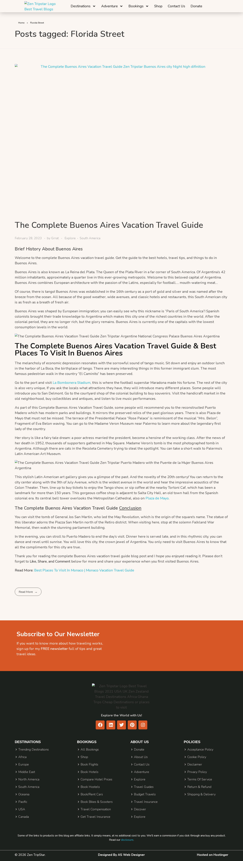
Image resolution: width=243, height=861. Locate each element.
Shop (158, 6)
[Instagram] (142, 724)
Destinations (81, 6)
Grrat (55, 238)
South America (90, 238)
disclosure (127, 840)
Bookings (136, 6)
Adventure (109, 6)
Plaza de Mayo (157, 498)
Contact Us (176, 6)
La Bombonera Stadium (72, 382)
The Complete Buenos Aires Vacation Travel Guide (109, 225)
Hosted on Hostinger (212, 855)
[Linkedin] (110, 724)
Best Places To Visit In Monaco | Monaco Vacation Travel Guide (84, 570)
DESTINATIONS (28, 742)
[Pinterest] (132, 724)
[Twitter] (121, 724)
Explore (70, 238)
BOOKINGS (86, 742)
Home (21, 22)
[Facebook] (100, 724)
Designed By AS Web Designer (121, 855)
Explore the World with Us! (121, 715)
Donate (196, 6)
